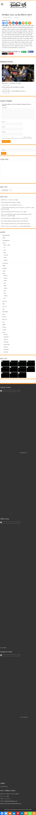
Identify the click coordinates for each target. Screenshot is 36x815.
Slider (3, 238)
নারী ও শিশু (4, 306)
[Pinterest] (16, 23)
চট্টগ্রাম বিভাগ (6, 337)
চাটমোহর (5, 280)
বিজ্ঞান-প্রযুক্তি (5, 311)
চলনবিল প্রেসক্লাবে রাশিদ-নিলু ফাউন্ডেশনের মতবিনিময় (13, 87)
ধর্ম (4, 247)
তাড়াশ (5, 283)
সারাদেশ (3, 332)
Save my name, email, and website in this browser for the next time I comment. (17, 137)
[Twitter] (6, 23)
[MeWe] (19, 23)
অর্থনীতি (3, 265)
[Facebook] (3, 23)
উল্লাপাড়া (5, 275)
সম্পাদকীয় (4, 330)
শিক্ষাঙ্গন (5, 257)
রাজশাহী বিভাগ (6, 349)
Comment (4, 107)
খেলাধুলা (3, 271)
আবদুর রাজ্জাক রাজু (23, 452)
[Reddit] (10, 23)
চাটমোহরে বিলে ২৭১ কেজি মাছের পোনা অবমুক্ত (11, 83)
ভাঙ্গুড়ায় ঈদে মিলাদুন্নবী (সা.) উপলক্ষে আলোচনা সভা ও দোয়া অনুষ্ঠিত (14, 211)
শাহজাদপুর (5, 295)
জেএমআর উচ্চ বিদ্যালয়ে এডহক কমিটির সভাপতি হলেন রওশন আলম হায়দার (14, 218)
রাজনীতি (3, 324)
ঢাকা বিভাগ (5, 339)
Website (4, 132)
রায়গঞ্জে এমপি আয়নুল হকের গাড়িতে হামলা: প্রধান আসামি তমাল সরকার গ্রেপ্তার (15, 223)
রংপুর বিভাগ (6, 347)
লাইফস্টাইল (6, 255)
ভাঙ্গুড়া (5, 290)
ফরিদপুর (5, 285)
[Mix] (23, 23)
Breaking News (6, 235)
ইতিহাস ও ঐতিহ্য (7, 245)
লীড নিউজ (4, 327)
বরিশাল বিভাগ (6, 342)
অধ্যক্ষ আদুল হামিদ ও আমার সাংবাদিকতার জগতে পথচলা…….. (15, 91)
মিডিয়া (5, 252)
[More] (29, 23)
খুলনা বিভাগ (6, 334)
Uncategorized (5, 240)
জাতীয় (3, 304)
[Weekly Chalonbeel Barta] (18, 5)
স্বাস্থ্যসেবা (5, 260)
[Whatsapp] (26, 23)
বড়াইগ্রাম (5, 288)
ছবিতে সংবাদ (4, 301)
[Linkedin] (13, 23)
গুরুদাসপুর (5, 278)
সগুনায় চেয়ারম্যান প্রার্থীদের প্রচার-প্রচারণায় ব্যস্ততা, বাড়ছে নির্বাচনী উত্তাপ (14, 221)
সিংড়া (5, 298)
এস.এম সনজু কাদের (23, 717)
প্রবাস (3, 309)
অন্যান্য (3, 243)
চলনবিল (3, 273)
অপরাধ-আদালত (5, 263)
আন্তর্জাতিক (4, 268)
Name (3, 121)
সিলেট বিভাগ (6, 352)
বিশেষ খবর (4, 317)
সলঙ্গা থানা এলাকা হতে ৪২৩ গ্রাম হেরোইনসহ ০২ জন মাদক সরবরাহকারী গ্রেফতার (15, 226)
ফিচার (5, 250)
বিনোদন (3, 314)
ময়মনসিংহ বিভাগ (7, 344)
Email (3, 127)
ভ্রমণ (3, 322)
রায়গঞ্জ (5, 293)
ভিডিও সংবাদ (4, 319)
